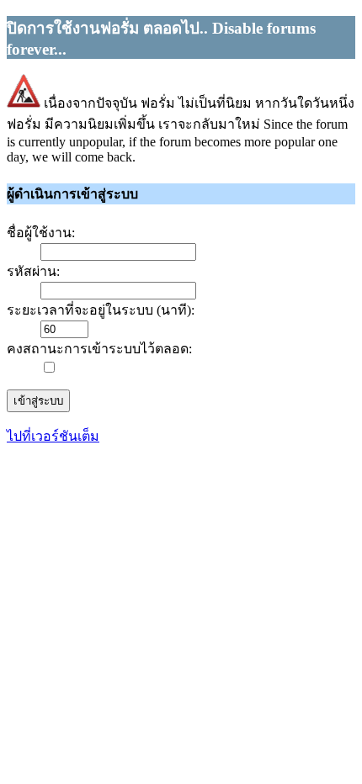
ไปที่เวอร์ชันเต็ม (53, 436)
